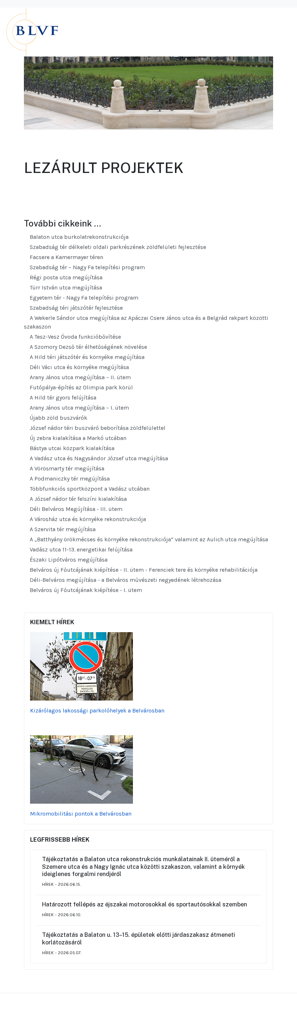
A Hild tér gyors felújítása (62, 397)
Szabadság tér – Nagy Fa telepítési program (86, 267)
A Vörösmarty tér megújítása (66, 468)
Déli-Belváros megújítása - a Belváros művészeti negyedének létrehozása (124, 579)
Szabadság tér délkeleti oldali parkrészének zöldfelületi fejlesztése (117, 247)
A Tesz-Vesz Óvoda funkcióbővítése (74, 336)
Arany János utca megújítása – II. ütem (79, 377)
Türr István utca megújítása (65, 287)
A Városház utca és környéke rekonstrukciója (87, 519)
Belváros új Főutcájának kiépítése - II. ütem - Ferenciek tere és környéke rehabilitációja (143, 569)
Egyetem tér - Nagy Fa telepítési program (83, 297)
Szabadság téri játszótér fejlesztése (75, 307)
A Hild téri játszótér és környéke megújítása (86, 357)
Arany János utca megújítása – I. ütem (78, 407)
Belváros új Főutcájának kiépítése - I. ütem (85, 590)
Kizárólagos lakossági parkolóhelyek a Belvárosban (97, 710)
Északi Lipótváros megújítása (68, 559)
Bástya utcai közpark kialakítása (71, 448)
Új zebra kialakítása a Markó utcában (77, 438)
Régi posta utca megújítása (65, 277)
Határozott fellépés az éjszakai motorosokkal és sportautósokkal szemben (144, 904)
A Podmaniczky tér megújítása (69, 478)
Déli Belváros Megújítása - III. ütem (75, 508)
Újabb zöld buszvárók (57, 417)
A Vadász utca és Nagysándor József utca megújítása (98, 458)
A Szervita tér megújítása (62, 529)
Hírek (48, 884)
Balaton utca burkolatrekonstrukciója (78, 236)
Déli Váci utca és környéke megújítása (78, 367)
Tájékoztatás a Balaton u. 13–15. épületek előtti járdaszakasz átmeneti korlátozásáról (138, 938)
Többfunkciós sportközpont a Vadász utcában (89, 488)
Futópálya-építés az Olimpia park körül (80, 387)
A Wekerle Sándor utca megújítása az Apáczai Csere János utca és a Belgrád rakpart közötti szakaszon (146, 322)
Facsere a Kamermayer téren (65, 257)
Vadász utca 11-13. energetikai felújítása (80, 549)
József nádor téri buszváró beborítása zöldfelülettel (97, 427)
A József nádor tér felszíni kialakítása (77, 498)
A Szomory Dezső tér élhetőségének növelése (87, 346)
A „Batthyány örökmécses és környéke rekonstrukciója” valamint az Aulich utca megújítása (148, 539)
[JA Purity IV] (60, 31)
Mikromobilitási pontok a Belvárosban (80, 813)
